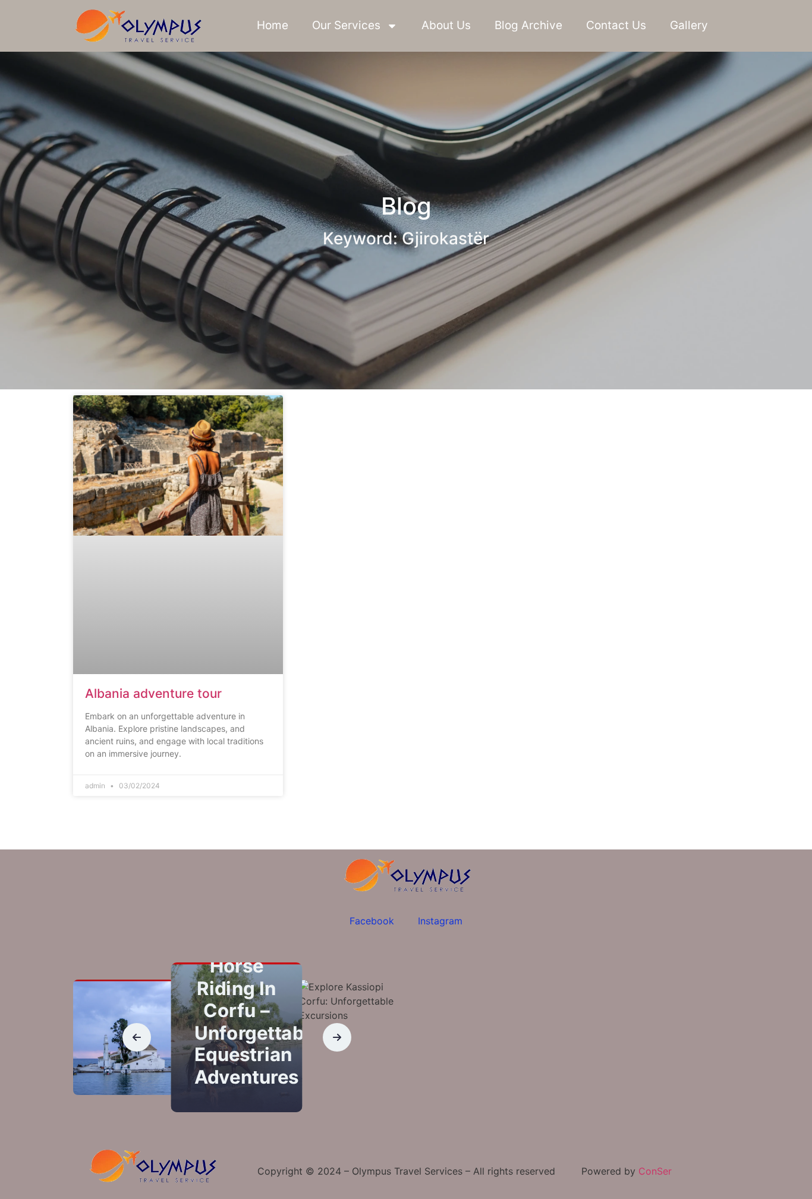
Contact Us (616, 25)
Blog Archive (528, 25)
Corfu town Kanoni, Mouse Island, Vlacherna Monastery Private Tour (128, 1059)
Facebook (372, 921)
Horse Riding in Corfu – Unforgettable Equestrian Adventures (257, 1021)
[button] (136, 1037)
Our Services (346, 25)
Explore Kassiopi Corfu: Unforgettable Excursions (365, 1093)
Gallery (689, 25)
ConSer (655, 1171)
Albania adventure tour (153, 693)
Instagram (440, 921)
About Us (446, 25)
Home (272, 25)
